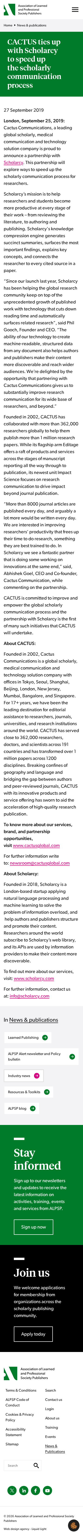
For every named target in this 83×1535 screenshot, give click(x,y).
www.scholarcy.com (34, 978)
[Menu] (75, 10)
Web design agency (17, 1529)
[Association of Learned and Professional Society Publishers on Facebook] (35, 1490)
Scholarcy (13, 162)
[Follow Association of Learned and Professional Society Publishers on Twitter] (12, 1490)
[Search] (36, 1465)
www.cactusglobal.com (36, 845)
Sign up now (33, 1227)
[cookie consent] (73, 1525)
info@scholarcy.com (29, 996)
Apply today (33, 1334)
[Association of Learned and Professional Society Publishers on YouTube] (47, 1490)
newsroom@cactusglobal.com (40, 863)
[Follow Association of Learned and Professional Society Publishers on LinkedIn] (23, 1490)
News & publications (33, 1020)
